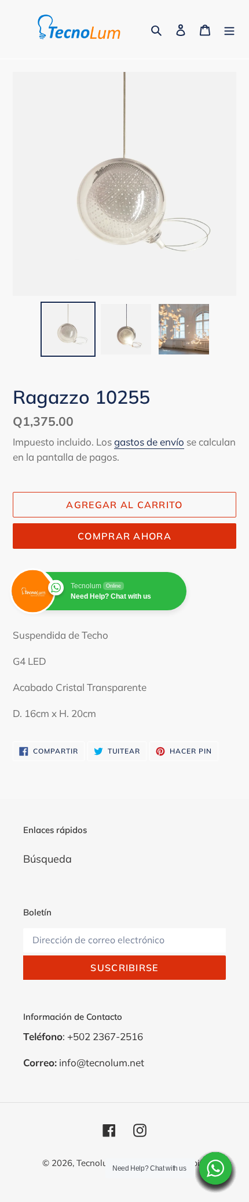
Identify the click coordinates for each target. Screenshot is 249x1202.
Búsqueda (47, 859)
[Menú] (229, 29)
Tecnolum (95, 1162)
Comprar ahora (124, 536)
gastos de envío (149, 442)
